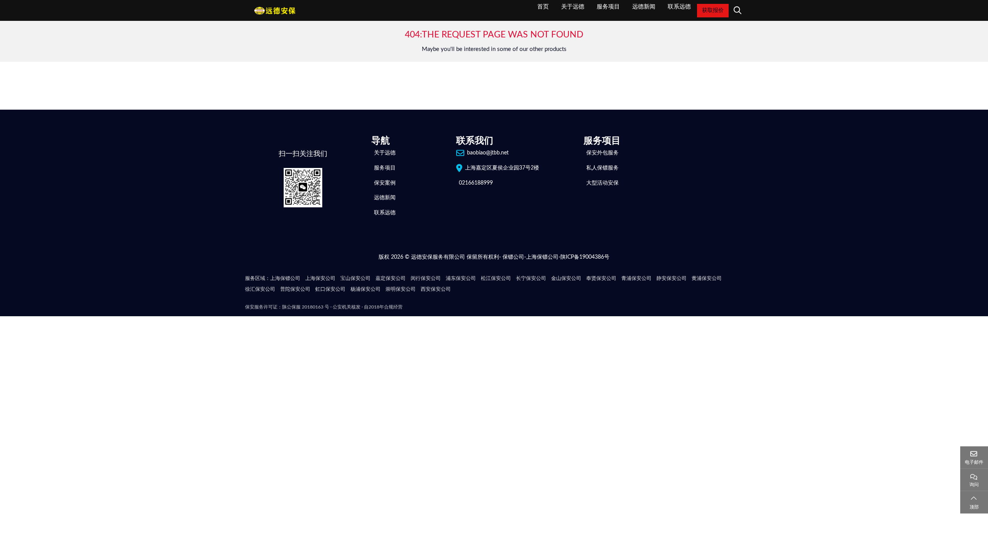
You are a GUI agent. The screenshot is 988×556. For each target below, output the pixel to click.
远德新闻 (643, 6)
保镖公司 (513, 257)
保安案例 (385, 183)
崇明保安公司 (401, 289)
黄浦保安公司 (707, 278)
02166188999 (476, 183)
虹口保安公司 (330, 289)
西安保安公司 (436, 289)
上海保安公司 (320, 278)
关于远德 (572, 6)
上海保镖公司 (542, 257)
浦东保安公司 (461, 278)
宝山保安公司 (355, 278)
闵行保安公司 (426, 278)
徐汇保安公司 (260, 289)
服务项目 (608, 6)
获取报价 (713, 10)
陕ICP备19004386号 (584, 257)
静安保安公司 (671, 278)
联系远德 (679, 6)
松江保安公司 (496, 278)
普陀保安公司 (295, 289)
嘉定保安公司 (391, 278)
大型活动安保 (602, 183)
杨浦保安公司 (365, 289)
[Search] (736, 10)
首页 (543, 6)
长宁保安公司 (531, 278)
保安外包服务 (602, 153)
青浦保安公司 (636, 278)
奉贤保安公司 (601, 278)
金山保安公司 (566, 278)
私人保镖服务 (602, 168)
